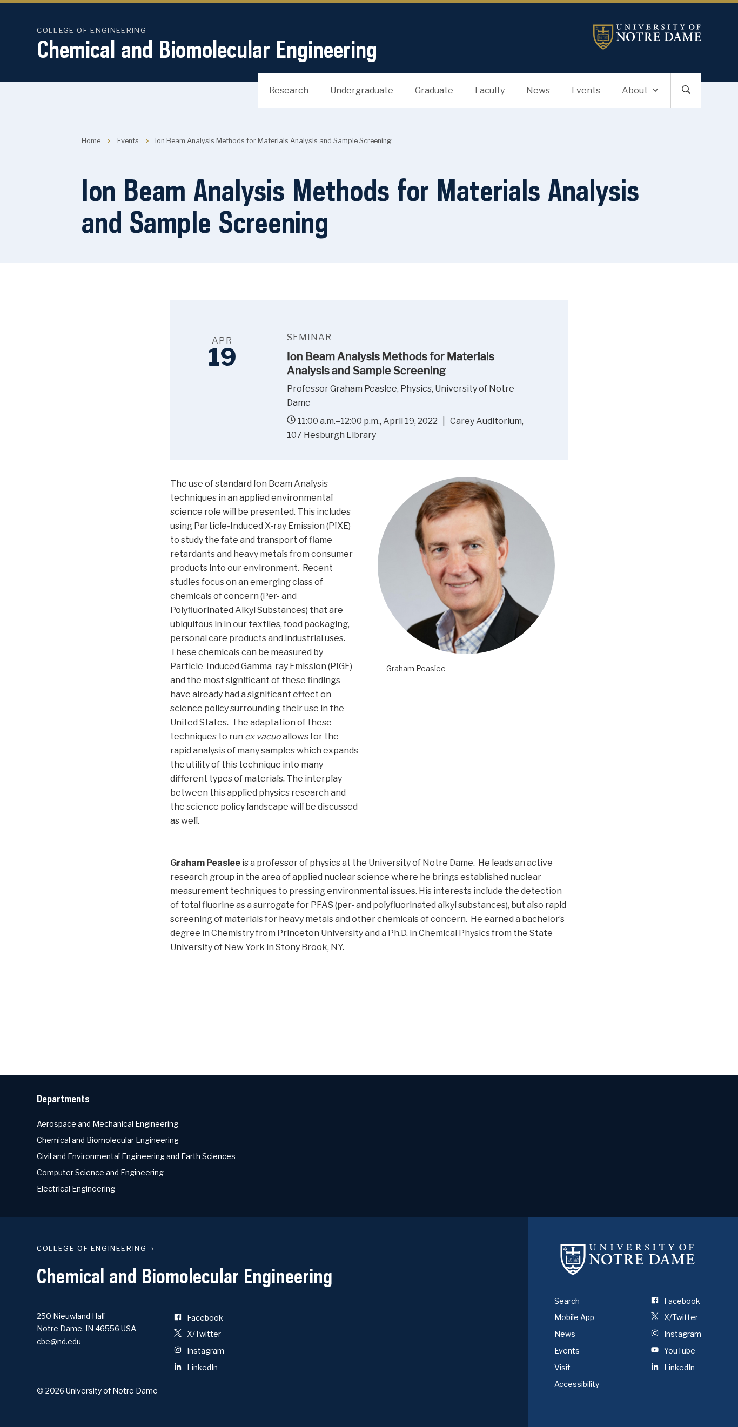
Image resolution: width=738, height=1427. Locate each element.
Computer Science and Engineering (100, 1172)
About (635, 90)
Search (567, 1300)
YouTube (678, 1350)
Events (586, 90)
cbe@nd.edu (59, 1341)
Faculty (490, 90)
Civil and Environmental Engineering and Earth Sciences (136, 1156)
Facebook (204, 1317)
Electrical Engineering (76, 1188)
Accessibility (576, 1384)
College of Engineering (91, 30)
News (538, 90)
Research (288, 90)
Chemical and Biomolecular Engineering (207, 49)
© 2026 (50, 1390)
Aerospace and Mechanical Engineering (107, 1123)
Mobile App (574, 1317)
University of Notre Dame (647, 37)
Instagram (204, 1350)
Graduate (434, 90)
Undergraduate (361, 90)
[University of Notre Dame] (627, 1259)
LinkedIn (201, 1367)
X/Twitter (203, 1333)
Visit (562, 1367)
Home (91, 141)
